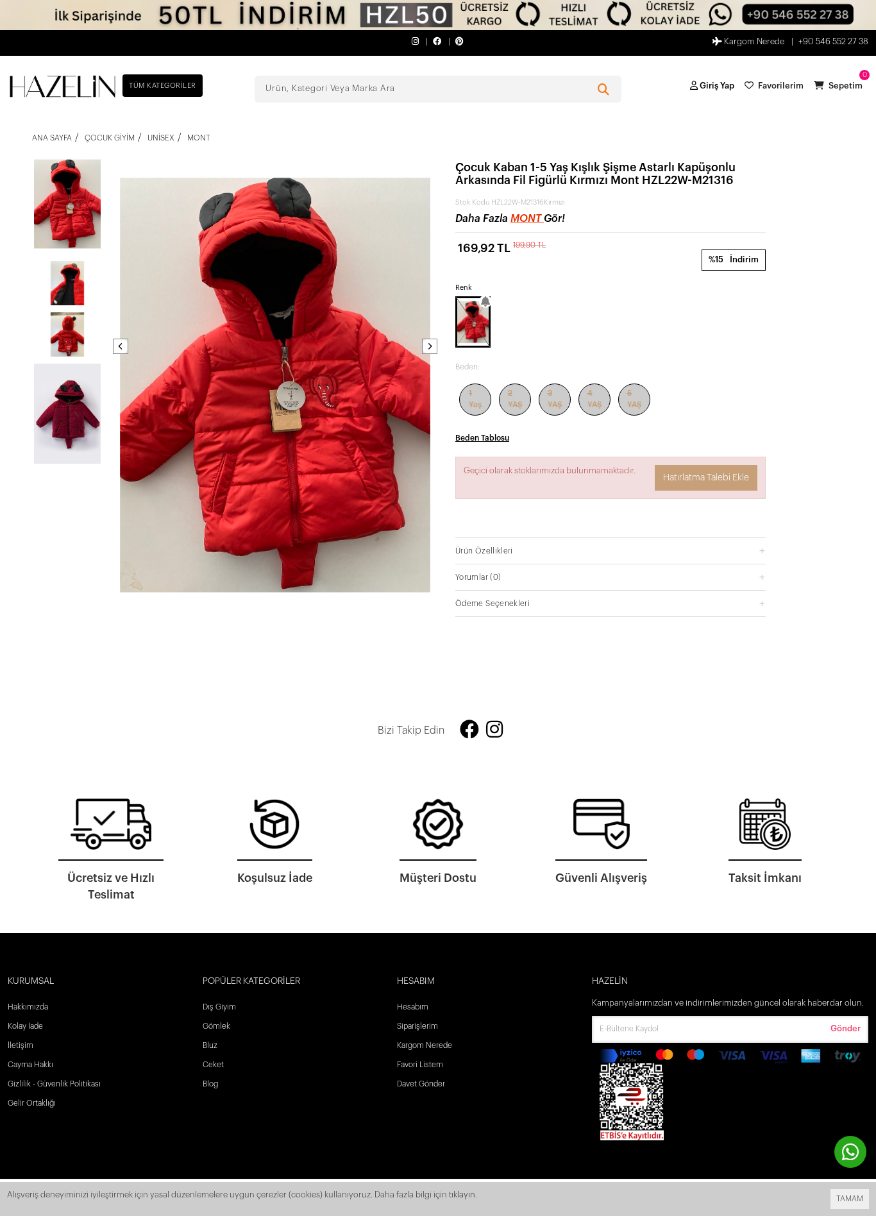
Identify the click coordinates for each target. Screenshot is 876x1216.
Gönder (845, 1028)
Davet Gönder (421, 1084)
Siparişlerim (417, 1026)
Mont (527, 219)
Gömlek (216, 1026)
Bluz (210, 1045)
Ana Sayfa (52, 138)
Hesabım (412, 1007)
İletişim (20, 1045)
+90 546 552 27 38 (833, 41)
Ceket (213, 1064)
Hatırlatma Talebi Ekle (706, 477)
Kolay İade (25, 1026)
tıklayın (462, 1194)
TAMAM (849, 1199)
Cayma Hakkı (30, 1064)
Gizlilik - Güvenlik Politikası (54, 1084)
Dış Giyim (219, 1007)
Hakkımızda (28, 1007)
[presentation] (120, 346)
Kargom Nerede (753, 41)
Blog (210, 1084)
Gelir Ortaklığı (32, 1103)
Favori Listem (420, 1064)
